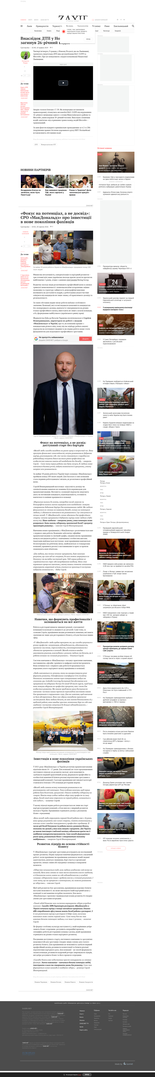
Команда (125, 1019)
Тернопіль (57, 26)
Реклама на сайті (127, 1026)
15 (25, 75)
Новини (23, 20)
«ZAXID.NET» (33, 1028)
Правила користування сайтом (126, 1030)
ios (130, 19)
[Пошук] (132, 26)
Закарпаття (82, 26)
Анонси (82, 1020)
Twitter (110, 1018)
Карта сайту (84, 1030)
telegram (120, 19)
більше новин (116, 848)
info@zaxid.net (42, 1033)
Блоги (36, 20)
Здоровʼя (118, 31)
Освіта (49, 31)
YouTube (110, 1020)
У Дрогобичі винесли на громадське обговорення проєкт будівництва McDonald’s (25, 280)
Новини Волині (56, 982)
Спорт (96, 31)
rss (133, 19)
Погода (102, 481)
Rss (109, 1014)
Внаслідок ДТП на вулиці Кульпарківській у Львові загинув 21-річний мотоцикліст (25, 109)
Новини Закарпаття (86, 982)
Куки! (79, 1075)
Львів (29, 26)
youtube (124, 19)
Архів (81, 1027)
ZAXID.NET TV (45, 20)
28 (25, 71)
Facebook (110, 1016)
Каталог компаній (101, 20)
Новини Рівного (70, 982)
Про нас (125, 1014)
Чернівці (96, 26)
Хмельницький (121, 26)
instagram (117, 19)
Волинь (69, 26)
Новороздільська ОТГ (48, 144)
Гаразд (88, 39)
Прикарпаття (42, 26)
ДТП (36, 144)
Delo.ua (48, 318)
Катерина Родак (25, 62)
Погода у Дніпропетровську (120, 522)
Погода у (105, 483)
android (127, 19)
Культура (106, 31)
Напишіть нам (126, 1024)
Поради (59, 31)
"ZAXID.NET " (60, 1013)
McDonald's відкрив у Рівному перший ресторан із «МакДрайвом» (25, 263)
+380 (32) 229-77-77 (32, 1032)
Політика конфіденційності (127, 1034)
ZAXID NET (73, 17)
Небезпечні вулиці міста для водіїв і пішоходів (25, 92)
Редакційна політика (125, 1016)
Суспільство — (26, 48)
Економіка (38, 31)
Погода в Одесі (105, 522)
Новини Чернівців (41, 982)
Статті (30, 20)
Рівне (107, 26)
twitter (114, 19)
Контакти (125, 1022)
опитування (71, 280)
